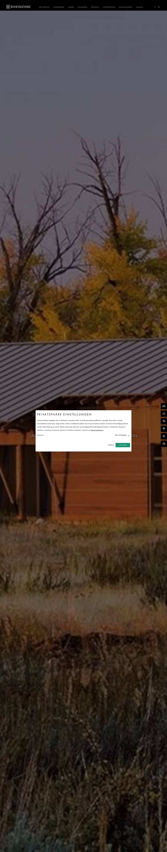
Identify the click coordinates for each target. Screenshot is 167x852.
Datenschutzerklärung (97, 430)
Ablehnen (111, 445)
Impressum (40, 435)
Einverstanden (123, 445)
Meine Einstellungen (121, 435)
